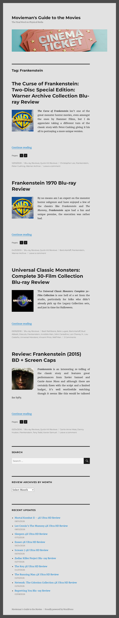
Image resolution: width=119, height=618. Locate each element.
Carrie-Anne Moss (68, 429)
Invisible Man (47, 334)
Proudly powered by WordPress (59, 609)
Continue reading (22, 147)
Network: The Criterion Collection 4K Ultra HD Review (46, 582)
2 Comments (70, 337)
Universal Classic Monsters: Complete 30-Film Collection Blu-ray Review (47, 276)
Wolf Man (56, 337)
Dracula (23, 334)
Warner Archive (33, 166)
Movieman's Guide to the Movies (46, 17)
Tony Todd (37, 432)
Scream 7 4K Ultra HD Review (31, 550)
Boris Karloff (65, 250)
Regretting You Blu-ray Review (32, 590)
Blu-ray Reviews (31, 163)
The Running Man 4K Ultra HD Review (37, 574)
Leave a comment (51, 166)
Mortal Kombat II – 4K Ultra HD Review (37, 517)
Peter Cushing (18, 166)
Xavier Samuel (50, 432)
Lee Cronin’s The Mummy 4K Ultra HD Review (41, 525)
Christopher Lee (67, 163)
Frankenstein (82, 163)
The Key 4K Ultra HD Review (31, 566)
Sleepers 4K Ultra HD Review (31, 534)
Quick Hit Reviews (48, 163)
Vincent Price (45, 337)
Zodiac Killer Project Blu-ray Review (35, 558)
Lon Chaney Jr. (77, 334)
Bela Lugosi (62, 331)
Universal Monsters (29, 337)
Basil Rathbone (49, 331)
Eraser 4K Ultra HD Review (30, 542)
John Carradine (61, 334)
